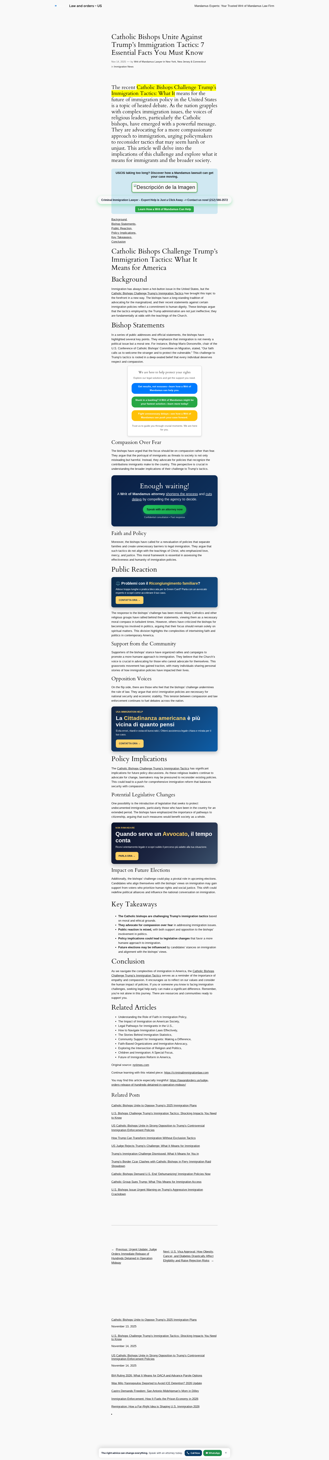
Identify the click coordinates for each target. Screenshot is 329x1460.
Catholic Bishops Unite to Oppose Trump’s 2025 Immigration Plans (154, 1105)
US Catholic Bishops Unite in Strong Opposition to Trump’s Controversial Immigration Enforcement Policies (158, 1357)
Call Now (195, 1453)
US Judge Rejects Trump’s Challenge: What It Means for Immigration (155, 1145)
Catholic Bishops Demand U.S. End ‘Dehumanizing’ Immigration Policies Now (160, 1174)
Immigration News (123, 66)
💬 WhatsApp (212, 1453)
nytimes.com (141, 1065)
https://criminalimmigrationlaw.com (186, 1072)
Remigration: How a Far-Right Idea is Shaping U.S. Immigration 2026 (155, 1406)
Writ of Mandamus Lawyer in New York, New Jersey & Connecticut (170, 61)
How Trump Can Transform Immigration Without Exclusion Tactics (153, 1138)
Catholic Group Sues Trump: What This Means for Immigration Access (156, 1181)
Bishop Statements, (123, 224)
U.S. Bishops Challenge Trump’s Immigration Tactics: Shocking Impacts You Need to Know (163, 1337)
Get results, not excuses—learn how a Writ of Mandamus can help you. (164, 388)
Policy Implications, (123, 232)
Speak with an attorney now (164, 509)
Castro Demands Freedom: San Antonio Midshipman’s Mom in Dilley (155, 1391)
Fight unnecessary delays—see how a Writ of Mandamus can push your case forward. (164, 415)
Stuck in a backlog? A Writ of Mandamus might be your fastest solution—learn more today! (164, 402)
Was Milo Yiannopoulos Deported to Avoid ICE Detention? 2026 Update (156, 1383)
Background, (119, 219)
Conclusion (118, 241)
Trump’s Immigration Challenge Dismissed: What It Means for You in (155, 1153)
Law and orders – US (85, 6)
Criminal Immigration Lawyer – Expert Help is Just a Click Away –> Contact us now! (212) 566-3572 (164, 200)
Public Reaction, (121, 228)
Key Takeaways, (121, 237)
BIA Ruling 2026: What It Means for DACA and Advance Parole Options (156, 1375)
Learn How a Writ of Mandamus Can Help (164, 209)
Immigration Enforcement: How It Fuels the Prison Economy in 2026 (154, 1398)
